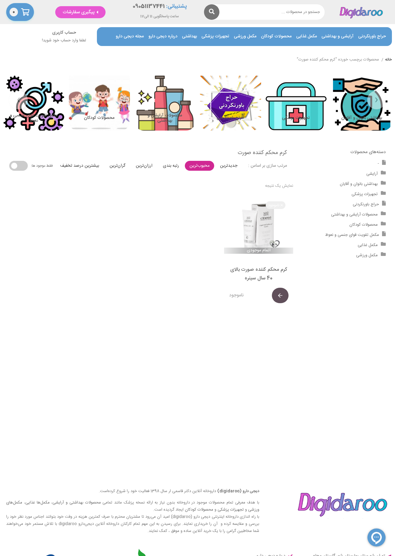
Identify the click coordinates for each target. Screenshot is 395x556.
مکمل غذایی (306, 36)
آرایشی (372, 173)
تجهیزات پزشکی (215, 36)
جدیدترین (228, 165)
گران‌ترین (117, 165)
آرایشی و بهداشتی (338, 36)
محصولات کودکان (276, 36)
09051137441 (149, 6)
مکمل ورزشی (245, 36)
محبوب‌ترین (199, 165)
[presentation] (376, 100)
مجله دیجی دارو (130, 36)
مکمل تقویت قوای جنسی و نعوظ (352, 235)
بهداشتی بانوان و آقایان (359, 184)
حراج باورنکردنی (372, 36)
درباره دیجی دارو (162, 36)
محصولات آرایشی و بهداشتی (354, 214)
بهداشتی (189, 36)
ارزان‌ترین (144, 165)
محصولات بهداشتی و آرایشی (76, 502)
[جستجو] (211, 12)
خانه (388, 60)
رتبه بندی (171, 165)
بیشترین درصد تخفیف (79, 165)
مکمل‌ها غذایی (37, 502)
